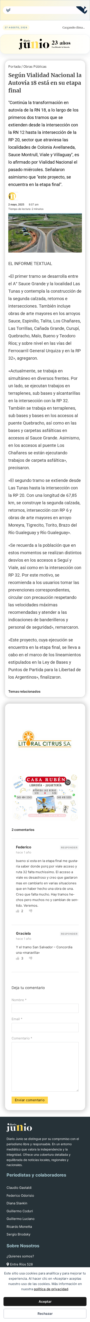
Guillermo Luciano (21, 1219)
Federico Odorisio (20, 1195)
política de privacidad (51, 1289)
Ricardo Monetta (19, 1227)
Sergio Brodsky (18, 1234)
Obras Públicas (35, 66)
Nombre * (19, 1000)
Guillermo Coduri (20, 1211)
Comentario (22, 1038)
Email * (17, 1019)
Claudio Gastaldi (19, 1188)
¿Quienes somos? (20, 1256)
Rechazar (45, 1313)
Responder (69, 847)
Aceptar (45, 1301)
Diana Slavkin (17, 1203)
